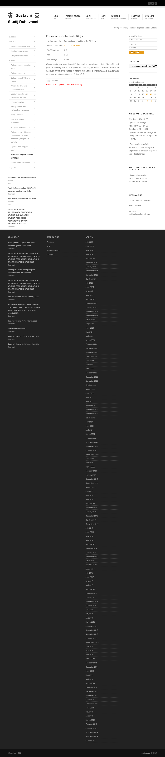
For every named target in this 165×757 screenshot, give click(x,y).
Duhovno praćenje (18, 73)
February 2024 (91, 344)
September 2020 (92, 454)
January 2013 (91, 728)
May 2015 (89, 650)
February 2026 (91, 262)
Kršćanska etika (17, 101)
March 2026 (90, 258)
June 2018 (90, 532)
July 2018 (89, 528)
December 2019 (92, 479)
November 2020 (92, 446)
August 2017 (90, 568)
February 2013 (91, 724)
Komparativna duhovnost (20, 127)
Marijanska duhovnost (19, 51)
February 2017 (91, 593)
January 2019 (91, 511)
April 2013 (89, 715)
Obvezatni (13, 41)
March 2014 (90, 683)
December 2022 (92, 377)
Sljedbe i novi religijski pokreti (19, 148)
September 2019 (92, 483)
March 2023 (90, 368)
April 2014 (89, 679)
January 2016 (91, 626)
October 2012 (91, 740)
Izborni (12, 60)
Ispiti (48, 246)
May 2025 (89, 291)
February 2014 (91, 687)
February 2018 (91, 548)
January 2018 (91, 552)
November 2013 (92, 695)
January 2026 (91, 266)
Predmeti (123, 27)
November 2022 (92, 381)
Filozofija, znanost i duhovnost (18, 121)
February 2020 (91, 470)
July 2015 (89, 646)
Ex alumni (50, 242)
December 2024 (92, 311)
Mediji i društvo (17, 114)
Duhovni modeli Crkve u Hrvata (20, 79)
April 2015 (89, 654)
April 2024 (89, 336)
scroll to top (145, 753)
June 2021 (90, 426)
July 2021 (89, 421)
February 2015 (91, 662)
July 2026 (89, 242)
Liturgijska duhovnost (19, 55)
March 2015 (90, 658)
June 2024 (90, 327)
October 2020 (91, 450)
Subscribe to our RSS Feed (152, 3)
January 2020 (91, 474)
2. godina (12, 36)
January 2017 (91, 597)
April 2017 (89, 585)
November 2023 (92, 352)
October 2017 (91, 560)
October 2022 (91, 385)
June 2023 (90, 360)
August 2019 (90, 487)
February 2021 (91, 438)
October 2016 (91, 605)
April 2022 (89, 401)
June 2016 (90, 609)
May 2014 (89, 675)
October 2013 (91, 699)
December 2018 (92, 515)
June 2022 (90, 393)
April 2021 (89, 430)
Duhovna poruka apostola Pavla (21, 66)
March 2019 (90, 503)
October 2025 (91, 278)
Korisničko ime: (135, 36)
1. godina (12, 167)
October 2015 (91, 638)
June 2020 (90, 458)
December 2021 (92, 409)
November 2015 (92, 634)
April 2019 (89, 499)
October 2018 (91, 519)
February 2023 (91, 372)
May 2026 (89, 250)
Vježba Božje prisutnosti (20, 162)
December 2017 (92, 556)
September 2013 (92, 703)
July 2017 (89, 572)
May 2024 (89, 332)
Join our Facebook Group (149, 3)
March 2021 (90, 434)
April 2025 (89, 295)
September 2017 (92, 564)
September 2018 (92, 523)
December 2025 (92, 270)
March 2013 (90, 720)
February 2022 (91, 405)
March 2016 (90, 622)
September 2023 (92, 356)
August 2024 (90, 323)
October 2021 (91, 417)
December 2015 (92, 630)
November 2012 (92, 736)
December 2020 (92, 442)
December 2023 (92, 348)
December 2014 (92, 667)
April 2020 (89, 462)
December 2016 (92, 601)
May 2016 (89, 613)
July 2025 (89, 282)
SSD (24, 17)
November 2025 (92, 274)
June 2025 (90, 287)
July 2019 (89, 491)
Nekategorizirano (53, 250)
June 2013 (90, 707)
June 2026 (90, 246)
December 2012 (92, 732)
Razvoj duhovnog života (20, 46)
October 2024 (91, 319)
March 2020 (90, 466)
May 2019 (89, 495)
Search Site (155, 3)
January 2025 (91, 307)
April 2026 (89, 254)
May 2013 (89, 711)
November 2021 (92, 413)
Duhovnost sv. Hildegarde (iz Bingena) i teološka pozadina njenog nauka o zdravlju (21, 137)
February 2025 (91, 303)
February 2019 (91, 507)
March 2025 (90, 299)
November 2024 (92, 315)
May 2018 (89, 536)
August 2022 (90, 389)
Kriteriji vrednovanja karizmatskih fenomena (20, 108)
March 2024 (90, 340)
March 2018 (90, 544)
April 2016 (89, 617)
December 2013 (92, 691)
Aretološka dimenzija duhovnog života (19, 87)
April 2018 (89, 540)
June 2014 (90, 671)
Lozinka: (132, 44)
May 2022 (89, 397)
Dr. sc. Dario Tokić (72, 45)
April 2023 (89, 364)
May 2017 (89, 581)
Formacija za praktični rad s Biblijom (22, 156)
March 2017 (90, 589)
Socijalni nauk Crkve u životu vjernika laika (19, 95)
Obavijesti (50, 254)
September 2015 (92, 642)
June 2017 (90, 577)
